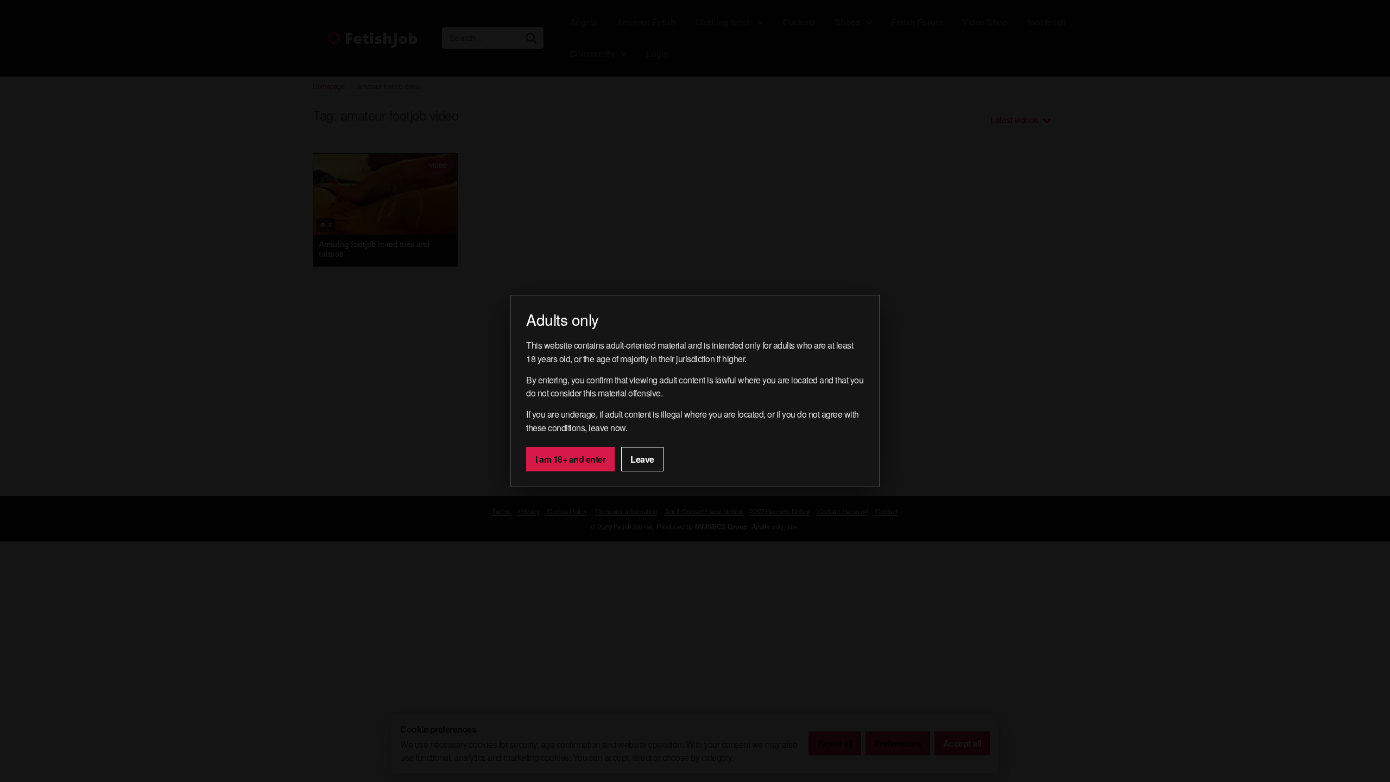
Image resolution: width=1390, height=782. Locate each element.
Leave (642, 459)
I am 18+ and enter (570, 459)
